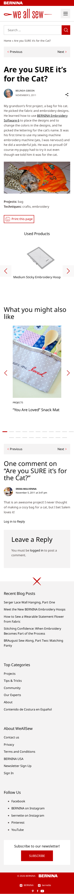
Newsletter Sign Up (17, 766)
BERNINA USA (13, 759)
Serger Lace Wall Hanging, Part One (29, 602)
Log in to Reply (14, 521)
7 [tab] (44, 431)
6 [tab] (38, 431)
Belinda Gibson (25, 90)
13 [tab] (18, 437)
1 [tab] (4, 431)
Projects (10, 673)
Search (66, 30)
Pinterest (17, 822)
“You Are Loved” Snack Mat (36, 409)
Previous (16, 52)
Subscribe (37, 856)
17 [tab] (44, 437)
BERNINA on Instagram (28, 808)
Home (7, 40)
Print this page (22, 219)
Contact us (11, 737)
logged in (36, 550)
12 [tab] (11, 437)
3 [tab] (18, 431)
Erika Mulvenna (26, 488)
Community (12, 688)
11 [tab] (71, 431)
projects (18, 402)
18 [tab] (51, 437)
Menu (65, 13)
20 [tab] (64, 437)
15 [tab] (31, 437)
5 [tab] (31, 431)
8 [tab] (51, 431)
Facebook (18, 801)
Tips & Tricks (13, 681)
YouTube (17, 830)
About (8, 702)
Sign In (9, 773)
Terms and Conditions (19, 751)
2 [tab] (11, 431)
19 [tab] (58, 437)
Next (60, 52)
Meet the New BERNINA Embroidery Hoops (34, 609)
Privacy (9, 744)
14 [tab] (24, 437)
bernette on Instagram (27, 815)
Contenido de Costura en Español (28, 709)
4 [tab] (24, 431)
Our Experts (12, 695)
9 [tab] (58, 431)
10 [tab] (64, 431)
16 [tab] (38, 437)
